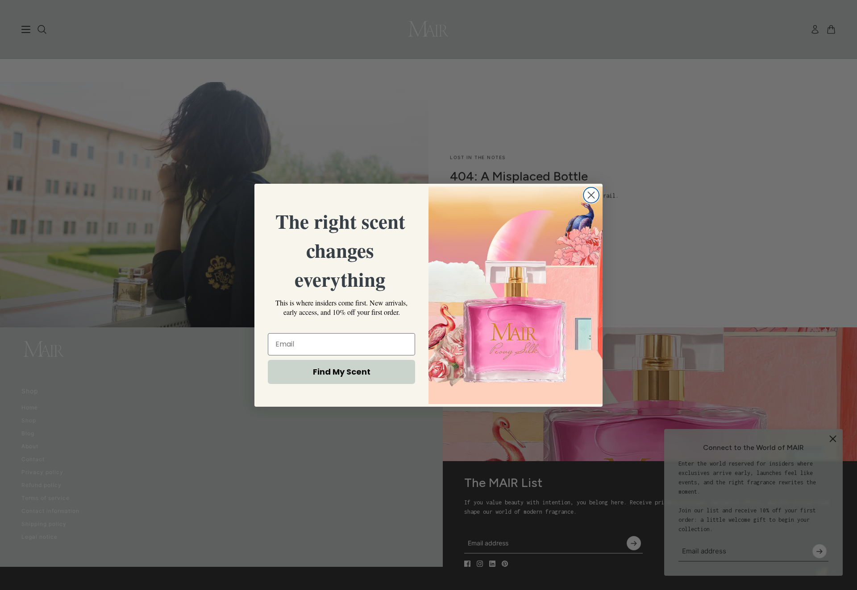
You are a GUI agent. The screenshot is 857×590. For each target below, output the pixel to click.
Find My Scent (341, 371)
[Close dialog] (591, 195)
